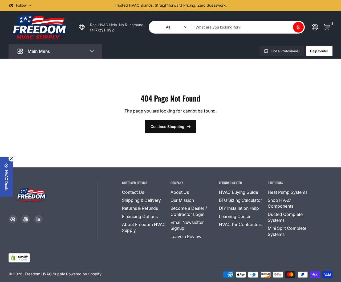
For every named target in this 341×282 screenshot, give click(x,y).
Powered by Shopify (84, 274)
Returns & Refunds (140, 208)
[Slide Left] (89, 5)
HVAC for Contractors (240, 224)
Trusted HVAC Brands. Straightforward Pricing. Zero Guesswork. (171, 5)
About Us (179, 192)
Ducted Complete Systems (285, 217)
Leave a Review (185, 236)
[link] (109, 27)
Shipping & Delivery (141, 200)
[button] (298, 27)
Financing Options (140, 216)
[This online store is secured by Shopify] (19, 258)
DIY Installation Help (239, 208)
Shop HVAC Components (280, 203)
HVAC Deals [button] (6, 180)
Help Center (319, 51)
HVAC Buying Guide (238, 192)
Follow (21, 5)
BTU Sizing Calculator (240, 200)
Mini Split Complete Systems (287, 231)
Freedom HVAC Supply (45, 274)
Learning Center (235, 216)
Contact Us (133, 192)
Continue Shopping (167, 126)
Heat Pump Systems (287, 192)
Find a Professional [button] (285, 51)
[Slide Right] (251, 5)
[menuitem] (144, 192)
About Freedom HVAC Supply (144, 227)
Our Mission (182, 200)
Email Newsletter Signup (187, 225)
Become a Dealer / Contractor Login (188, 211)
